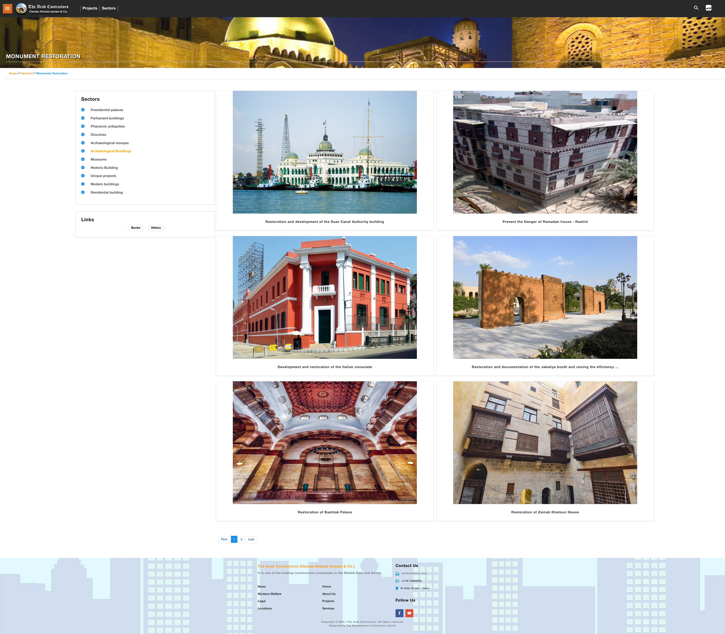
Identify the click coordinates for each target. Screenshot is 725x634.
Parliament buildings (107, 119)
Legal (261, 601)
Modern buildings (105, 184)
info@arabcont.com (414, 573)
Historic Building (104, 168)
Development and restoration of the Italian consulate (325, 367)
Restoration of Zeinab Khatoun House (545, 512)
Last (251, 539)
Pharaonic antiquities (108, 127)
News (262, 587)
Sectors (109, 8)
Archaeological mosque (110, 143)
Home (13, 73)
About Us (329, 594)
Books (135, 228)
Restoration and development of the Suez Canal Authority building (324, 222)
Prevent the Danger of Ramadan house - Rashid (545, 222)
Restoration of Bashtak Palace (325, 512)
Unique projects (103, 176)
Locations (265, 609)
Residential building (107, 193)
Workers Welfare (269, 594)
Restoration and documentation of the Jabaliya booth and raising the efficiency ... (545, 367)
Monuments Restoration (51, 73)
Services (26, 73)
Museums (98, 160)
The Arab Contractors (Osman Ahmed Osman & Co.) (306, 566)
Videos (156, 228)
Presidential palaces (107, 110)
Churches (98, 135)
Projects (90, 8)
